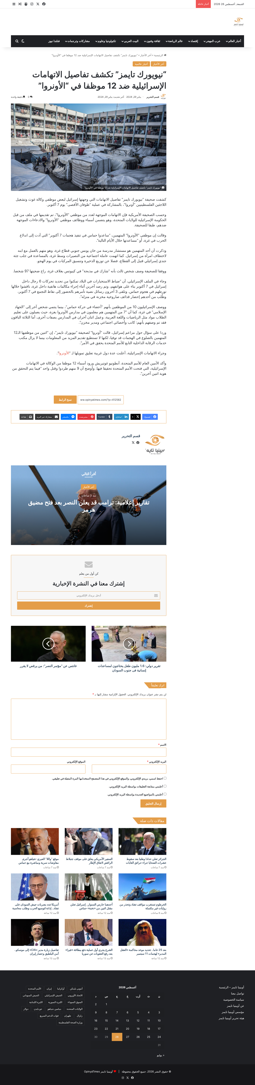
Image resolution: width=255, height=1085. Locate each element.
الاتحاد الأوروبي (75, 995)
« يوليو (160, 1055)
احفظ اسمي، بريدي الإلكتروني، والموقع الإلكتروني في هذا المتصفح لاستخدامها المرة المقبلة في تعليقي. (107, 778)
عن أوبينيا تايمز (235, 1005)
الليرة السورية (55, 1002)
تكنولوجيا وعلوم (107, 41)
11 (148, 1020)
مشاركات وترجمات (79, 41)
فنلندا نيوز (54, 41)
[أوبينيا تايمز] (238, 21)
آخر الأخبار (145, 55)
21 (117, 1028)
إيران (49, 988)
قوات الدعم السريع (49, 1015)
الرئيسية (159, 55)
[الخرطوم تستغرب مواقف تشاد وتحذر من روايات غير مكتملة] (142, 886)
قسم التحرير (152, 96)
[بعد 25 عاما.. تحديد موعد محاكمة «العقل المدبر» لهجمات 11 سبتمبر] (142, 932)
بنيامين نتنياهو (54, 1008)
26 (138, 1036)
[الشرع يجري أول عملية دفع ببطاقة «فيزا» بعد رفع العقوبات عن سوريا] (89, 932)
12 (138, 1020)
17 (159, 1028)
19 (138, 1028)
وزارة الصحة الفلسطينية (70, 1022)
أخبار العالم (234, 41)
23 (95, 1028)
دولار (26, 1008)
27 (127, 1036)
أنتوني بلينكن (76, 988)
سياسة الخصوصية (233, 999)
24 (159, 1036)
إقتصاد (194, 41)
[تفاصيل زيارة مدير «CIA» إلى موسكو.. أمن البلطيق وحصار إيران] (35, 932)
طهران (67, 1015)
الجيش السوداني (31, 995)
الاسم (162, 744)
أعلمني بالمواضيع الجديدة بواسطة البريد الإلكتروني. (135, 794)
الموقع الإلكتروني (76, 761)
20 (127, 1028)
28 (117, 1036)
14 (117, 1020)
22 (106, 1028)
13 (127, 1020)
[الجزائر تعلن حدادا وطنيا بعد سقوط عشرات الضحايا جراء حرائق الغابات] (142, 841)
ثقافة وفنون (153, 41)
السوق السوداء (75, 1002)
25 (148, 1036)
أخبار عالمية (141, 63)
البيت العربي (131, 41)
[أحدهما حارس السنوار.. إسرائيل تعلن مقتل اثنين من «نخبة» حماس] (89, 886)
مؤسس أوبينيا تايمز (233, 1012)
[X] (133, 442)
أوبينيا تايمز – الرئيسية (231, 987)
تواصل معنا (237, 993)
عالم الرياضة (175, 41)
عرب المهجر (213, 41)
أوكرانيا (60, 988)
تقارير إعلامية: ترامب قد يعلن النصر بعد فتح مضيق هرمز (88, 506)
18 (148, 1028)
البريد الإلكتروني (156, 761)
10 (159, 1020)
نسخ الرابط (65, 399)
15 (106, 1020)
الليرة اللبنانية (36, 1002)
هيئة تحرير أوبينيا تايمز (231, 1018)
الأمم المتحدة (34, 988)
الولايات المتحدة (74, 1008)
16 (95, 1020)
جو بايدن (38, 1008)
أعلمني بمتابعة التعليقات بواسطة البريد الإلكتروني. (136, 786)
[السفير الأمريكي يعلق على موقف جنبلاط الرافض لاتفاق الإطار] (89, 841)
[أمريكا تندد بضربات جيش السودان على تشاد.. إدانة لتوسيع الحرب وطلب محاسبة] (35, 886)
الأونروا (64, 353)
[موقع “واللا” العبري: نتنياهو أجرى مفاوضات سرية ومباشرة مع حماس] (35, 841)
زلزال (79, 1015)
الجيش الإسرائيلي (53, 995)
